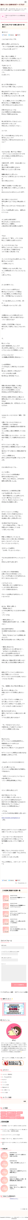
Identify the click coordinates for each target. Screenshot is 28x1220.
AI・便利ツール (6, 1090)
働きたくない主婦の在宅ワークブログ (12, 4)
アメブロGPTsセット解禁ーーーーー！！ (7, 991)
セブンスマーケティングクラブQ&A (11, 1134)
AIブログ (4, 1079)
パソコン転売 (5, 1084)
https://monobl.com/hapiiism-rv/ (11, 818)
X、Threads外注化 (20, 883)
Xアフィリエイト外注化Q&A (8, 1117)
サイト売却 (5, 1092)
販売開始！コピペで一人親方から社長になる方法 (14, 1125)
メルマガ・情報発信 (7, 1074)
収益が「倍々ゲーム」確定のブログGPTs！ (12, 1138)
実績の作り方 (5, 1087)
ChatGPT (19, 1112)
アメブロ (4, 1082)
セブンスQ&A (20, 1117)
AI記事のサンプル (11, 1112)
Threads (3, 1115)
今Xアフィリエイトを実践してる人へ (21, 991)
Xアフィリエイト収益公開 (13, 1115)
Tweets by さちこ (14, 1198)
